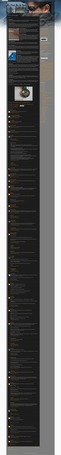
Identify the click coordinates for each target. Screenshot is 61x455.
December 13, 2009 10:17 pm (14, 432)
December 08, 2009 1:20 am (14, 248)
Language (45, 68)
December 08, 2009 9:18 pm (14, 271)
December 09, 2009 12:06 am (14, 280)
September (44, 110)
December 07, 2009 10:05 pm (14, 212)
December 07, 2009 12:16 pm (14, 117)
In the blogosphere (46, 67)
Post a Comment (12, 444)
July (43, 112)
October (43, 109)
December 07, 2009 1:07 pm (14, 122)
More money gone (44, 106)
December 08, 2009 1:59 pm (14, 266)
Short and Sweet (50, 73)
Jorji (11, 135)
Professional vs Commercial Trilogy (48, 72)
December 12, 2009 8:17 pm (14, 406)
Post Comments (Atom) (15, 449)
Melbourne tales (45, 69)
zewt (11, 296)
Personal (42, 72)
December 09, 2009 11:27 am (14, 340)
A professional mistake (44, 31)
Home (24, 447)
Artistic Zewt (48, 62)
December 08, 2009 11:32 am (14, 253)
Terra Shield (12, 125)
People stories (51, 71)
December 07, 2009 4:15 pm (14, 160)
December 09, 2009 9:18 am (14, 293)
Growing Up (49, 66)
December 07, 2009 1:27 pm (14, 132)
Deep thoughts (43, 65)
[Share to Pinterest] (23, 105)
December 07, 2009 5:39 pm (14, 190)
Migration (49, 69)
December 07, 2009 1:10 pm (14, 127)
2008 (42, 121)
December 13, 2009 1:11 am (14, 414)
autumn (11, 343)
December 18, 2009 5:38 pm (14, 437)
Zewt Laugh (43, 76)
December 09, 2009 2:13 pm (14, 345)
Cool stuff (51, 64)
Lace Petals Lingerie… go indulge (47, 98)
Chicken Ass (44, 96)
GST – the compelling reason (46, 97)
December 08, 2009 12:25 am (14, 242)
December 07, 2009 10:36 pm (14, 217)
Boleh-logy (50, 63)
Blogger (35, 453)
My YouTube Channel (44, 16)
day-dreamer (12, 204)
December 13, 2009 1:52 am (14, 422)
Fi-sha (11, 256)
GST (52, 66)
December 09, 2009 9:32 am (14, 335)
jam (11, 397)
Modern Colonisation (44, 70)
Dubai (48, 65)
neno (11, 435)
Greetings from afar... (45, 95)
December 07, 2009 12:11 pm (14, 112)
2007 (42, 122)
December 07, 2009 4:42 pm (14, 165)
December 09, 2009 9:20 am (14, 306)
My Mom (44, 71)
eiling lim (11, 130)
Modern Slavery (50, 70)
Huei (11, 348)
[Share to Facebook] (22, 105)
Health (42, 67)
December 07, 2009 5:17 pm (14, 182)
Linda (11, 185)
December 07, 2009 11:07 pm (14, 225)
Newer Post (10, 447)
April (43, 116)
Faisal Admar (12, 179)
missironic (12, 209)
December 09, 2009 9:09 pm (14, 373)
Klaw (11, 245)
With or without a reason (44, 32)
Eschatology (51, 65)
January (43, 119)
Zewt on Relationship (47, 78)
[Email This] (20, 105)
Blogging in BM (44, 63)
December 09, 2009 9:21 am (14, 319)
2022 (42, 83)
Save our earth (43, 73)
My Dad (42, 71)
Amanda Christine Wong (14, 115)
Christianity (47, 64)
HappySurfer (12, 110)
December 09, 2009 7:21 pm (14, 368)
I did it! (43, 105)
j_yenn (11, 120)
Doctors (47, 65)
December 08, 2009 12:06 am (14, 230)
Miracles (52, 69)
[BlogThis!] (21, 105)
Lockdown (49, 68)
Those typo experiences (44, 48)
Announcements (43, 62)
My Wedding (47, 71)
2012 (42, 87)
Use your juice (43, 75)
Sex (46, 73)
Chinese (44, 64)
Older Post (37, 447)
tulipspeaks (12, 409)
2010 (42, 89)
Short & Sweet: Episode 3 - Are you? (47, 104)
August (43, 111)
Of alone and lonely (43, 33)
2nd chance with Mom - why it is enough (46, 30)
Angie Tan (12, 220)
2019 (42, 86)
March (43, 117)
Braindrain (42, 64)
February (43, 118)
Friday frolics (43, 66)
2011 (42, 88)
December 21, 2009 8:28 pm (14, 442)
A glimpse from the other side (45, 34)
